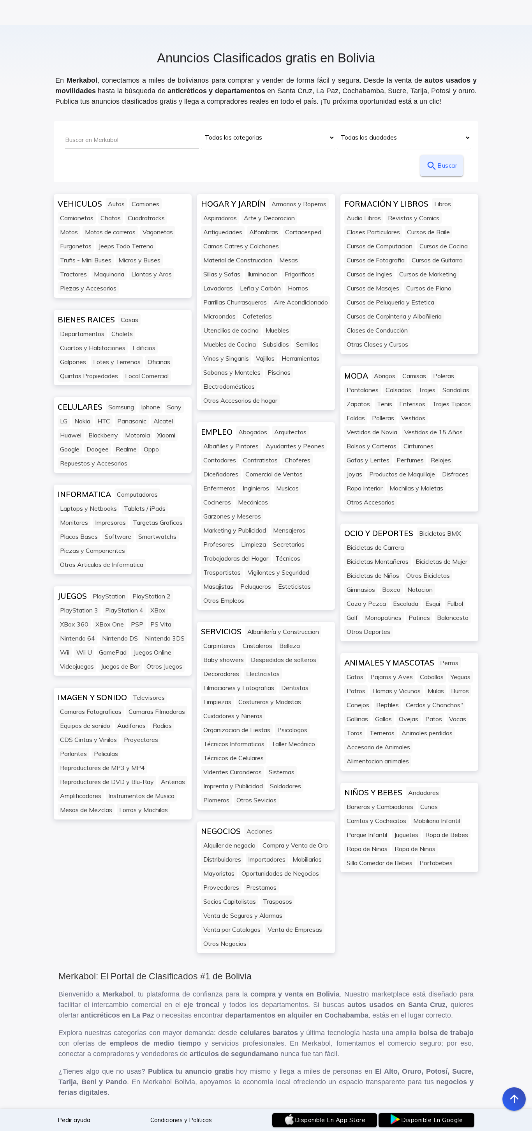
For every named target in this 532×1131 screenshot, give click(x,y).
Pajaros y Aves (391, 677)
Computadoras (137, 494)
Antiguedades (222, 232)
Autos (116, 204)
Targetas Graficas (158, 522)
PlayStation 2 (151, 596)
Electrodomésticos (229, 386)
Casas (129, 320)
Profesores (218, 544)
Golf (352, 617)
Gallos (383, 719)
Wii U (84, 652)
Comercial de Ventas (274, 474)
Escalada (405, 603)
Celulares (80, 407)
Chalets (122, 334)
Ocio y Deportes (378, 533)
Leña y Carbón (260, 288)
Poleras (443, 376)
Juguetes (406, 835)
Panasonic (131, 421)
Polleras (383, 418)
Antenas (173, 782)
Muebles (277, 330)
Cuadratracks (146, 218)
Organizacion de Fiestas (236, 730)
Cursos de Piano (428, 288)
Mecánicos (253, 502)
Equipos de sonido (85, 725)
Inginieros (256, 488)
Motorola (137, 435)
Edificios (143, 348)
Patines (419, 617)
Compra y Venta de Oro (295, 845)
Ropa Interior (364, 488)
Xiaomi (166, 435)
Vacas (457, 719)
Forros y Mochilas (143, 810)
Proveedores (221, 887)
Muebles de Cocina (229, 344)
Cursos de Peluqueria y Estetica (390, 302)
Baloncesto (453, 617)
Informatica (84, 494)
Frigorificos (300, 274)
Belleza (289, 646)
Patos (433, 719)
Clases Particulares (373, 232)
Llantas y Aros (151, 274)
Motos (69, 232)
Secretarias (289, 544)
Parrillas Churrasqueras (235, 302)
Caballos (432, 677)
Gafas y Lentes (368, 460)
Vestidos (413, 418)
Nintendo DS (120, 638)
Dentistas (294, 688)
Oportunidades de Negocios (280, 873)
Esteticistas (294, 586)
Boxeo (391, 589)
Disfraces (455, 474)
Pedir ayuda (74, 1120)
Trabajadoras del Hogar (235, 558)
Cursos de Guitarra (437, 260)
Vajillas (265, 358)
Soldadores (285, 786)
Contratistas (260, 460)
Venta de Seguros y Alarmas (242, 915)
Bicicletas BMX (440, 533)
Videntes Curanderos (232, 772)
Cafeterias (257, 316)
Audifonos (131, 725)
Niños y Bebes (373, 792)
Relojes (441, 460)
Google (69, 449)
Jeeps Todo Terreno (126, 246)
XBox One (109, 624)
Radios (162, 725)
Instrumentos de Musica (141, 796)
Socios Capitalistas (229, 901)
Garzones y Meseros (232, 516)
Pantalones (363, 390)
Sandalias (455, 390)
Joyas (354, 474)
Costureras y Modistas (269, 702)
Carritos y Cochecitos (376, 821)
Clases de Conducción (377, 330)
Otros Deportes (368, 631)
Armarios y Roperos (298, 204)
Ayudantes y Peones (295, 446)
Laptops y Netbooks (88, 508)
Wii (64, 652)
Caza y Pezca (366, 603)
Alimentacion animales (378, 761)
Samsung (121, 407)
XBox (158, 610)
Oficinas (159, 362)
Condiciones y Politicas (181, 1120)
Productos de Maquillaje (402, 474)
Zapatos (358, 404)
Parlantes (73, 754)
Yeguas (460, 677)
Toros (355, 733)
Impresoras (110, 522)
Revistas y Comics (413, 218)
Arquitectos (290, 432)
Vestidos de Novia (372, 432)
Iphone (150, 407)
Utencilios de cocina (231, 330)
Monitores (74, 522)
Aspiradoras (220, 218)
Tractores (73, 274)
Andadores (423, 792)
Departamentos (82, 334)
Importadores (266, 859)
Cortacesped (303, 232)
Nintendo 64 (77, 638)
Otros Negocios (225, 943)
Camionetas (76, 218)
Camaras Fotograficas (91, 711)
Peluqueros (255, 586)
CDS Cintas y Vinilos (88, 739)
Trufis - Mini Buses (85, 260)
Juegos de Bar (120, 666)
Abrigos (384, 376)
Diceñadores (220, 474)
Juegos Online (152, 652)
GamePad (113, 652)
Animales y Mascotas (389, 662)
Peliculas (106, 754)
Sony (174, 407)
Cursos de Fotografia (376, 260)
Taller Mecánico (293, 744)
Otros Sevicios (256, 800)
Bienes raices (86, 319)
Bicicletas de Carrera (375, 547)
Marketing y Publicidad (234, 530)
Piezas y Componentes (92, 550)
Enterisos (412, 404)
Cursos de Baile (428, 232)
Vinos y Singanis (226, 358)
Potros (356, 691)
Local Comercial (147, 376)
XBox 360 (74, 624)
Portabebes (436, 863)
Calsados (398, 390)
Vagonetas (158, 232)
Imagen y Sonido (92, 697)
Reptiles (387, 705)
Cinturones (418, 446)
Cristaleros (257, 646)
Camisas (414, 376)
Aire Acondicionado (301, 302)
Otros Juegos (164, 666)
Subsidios (276, 344)
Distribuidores (222, 859)
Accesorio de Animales (378, 747)
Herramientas (300, 358)
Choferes (297, 460)
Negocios (221, 831)
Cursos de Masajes (373, 288)
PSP (137, 624)
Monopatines (383, 617)
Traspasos (277, 901)
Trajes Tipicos (451, 404)
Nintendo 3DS (165, 638)
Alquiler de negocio (229, 845)
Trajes (426, 390)
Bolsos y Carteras (371, 446)
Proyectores (141, 739)
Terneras (382, 733)
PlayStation (109, 596)
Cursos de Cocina (443, 246)
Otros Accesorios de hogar (240, 400)
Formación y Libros (386, 204)
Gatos (355, 677)
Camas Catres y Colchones (241, 246)
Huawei (70, 435)
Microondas (219, 316)
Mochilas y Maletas (416, 488)
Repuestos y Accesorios (93, 463)
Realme (126, 449)
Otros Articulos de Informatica (101, 564)
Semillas (307, 344)
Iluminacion (262, 274)
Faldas (356, 418)
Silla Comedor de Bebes (379, 863)
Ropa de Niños (415, 849)
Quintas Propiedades (89, 376)
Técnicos (287, 558)
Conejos (358, 705)
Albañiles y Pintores (231, 446)
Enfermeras (219, 488)
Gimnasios (361, 589)
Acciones (259, 831)
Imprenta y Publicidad (233, 786)
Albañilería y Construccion (283, 631)
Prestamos (261, 887)
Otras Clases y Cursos (377, 344)
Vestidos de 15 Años (433, 432)
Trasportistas (222, 572)
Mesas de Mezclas (86, 810)
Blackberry (103, 435)
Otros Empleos (223, 600)
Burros (460, 691)
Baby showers (223, 660)
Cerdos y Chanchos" (434, 705)
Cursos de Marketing (427, 274)
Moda (356, 376)
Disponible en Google (432, 1120)
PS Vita (160, 624)
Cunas (429, 807)
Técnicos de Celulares (233, 758)
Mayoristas (218, 873)
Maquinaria (109, 274)
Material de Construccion (237, 260)
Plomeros (216, 800)
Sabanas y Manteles (232, 372)
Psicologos (292, 730)
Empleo (217, 432)
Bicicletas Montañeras (378, 561)
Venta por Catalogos (232, 929)
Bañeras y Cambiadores (380, 807)
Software (118, 536)
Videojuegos (77, 666)
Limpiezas (217, 702)
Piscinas (279, 372)
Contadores (219, 460)
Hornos (298, 288)
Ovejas (408, 719)
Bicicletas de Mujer (441, 561)
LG (63, 421)
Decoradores (221, 674)
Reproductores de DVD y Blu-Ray (107, 782)
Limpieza (253, 544)
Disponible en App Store (330, 1120)
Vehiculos (80, 204)
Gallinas (357, 719)
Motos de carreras (110, 232)
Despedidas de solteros (283, 660)
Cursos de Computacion (379, 246)
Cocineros (217, 502)
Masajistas (218, 586)
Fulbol (455, 603)
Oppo (151, 449)
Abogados (252, 432)
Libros (442, 204)
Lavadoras (218, 288)
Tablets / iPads (145, 508)
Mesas (288, 260)
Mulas (436, 691)
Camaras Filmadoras (157, 711)
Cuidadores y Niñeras (232, 716)
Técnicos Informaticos (233, 744)
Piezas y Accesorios (88, 288)
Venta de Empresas (295, 929)
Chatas (110, 218)
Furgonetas (76, 246)
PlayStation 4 (124, 610)
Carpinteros (219, 646)
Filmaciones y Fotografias (238, 688)
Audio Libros (364, 218)
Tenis (384, 404)
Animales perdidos (427, 733)
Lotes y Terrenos (117, 362)
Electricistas (263, 674)
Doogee (97, 449)
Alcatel (163, 421)
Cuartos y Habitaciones (92, 348)
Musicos (287, 488)
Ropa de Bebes (446, 835)
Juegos (72, 596)
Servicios (221, 631)
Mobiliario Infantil (436, 821)
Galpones (73, 362)
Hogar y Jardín (233, 204)
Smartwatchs (157, 536)
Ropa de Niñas (367, 849)
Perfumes (410, 460)
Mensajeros (289, 530)
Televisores (149, 697)
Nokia (82, 421)
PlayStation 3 (79, 610)
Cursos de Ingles (369, 274)
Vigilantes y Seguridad (278, 572)
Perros (449, 663)
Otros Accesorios (371, 502)
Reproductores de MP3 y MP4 (102, 768)
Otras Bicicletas (428, 575)
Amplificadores (80, 796)
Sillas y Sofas (221, 274)
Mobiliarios (307, 859)
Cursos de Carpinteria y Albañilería (394, 316)
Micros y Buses (139, 260)
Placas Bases (79, 536)
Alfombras (263, 232)
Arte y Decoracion (269, 218)
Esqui (432, 603)
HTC (103, 421)
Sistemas (281, 772)
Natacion (420, 589)
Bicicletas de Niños (373, 575)
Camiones (145, 204)
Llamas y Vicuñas (396, 691)
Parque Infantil (367, 835)
